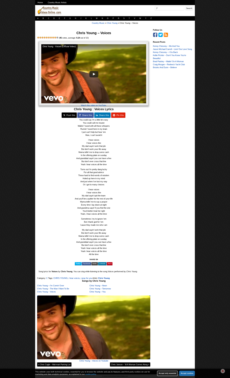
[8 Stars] (53, 37)
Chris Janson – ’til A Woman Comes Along (130, 364)
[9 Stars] (55, 37)
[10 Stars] (57, 37)
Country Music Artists (57, 2)
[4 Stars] (45, 37)
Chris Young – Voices (93, 33)
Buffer (95, 264)
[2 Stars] (40, 37)
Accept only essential (167, 373)
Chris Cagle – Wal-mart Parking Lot (54, 364)
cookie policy (90, 374)
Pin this (120, 115)
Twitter (78, 264)
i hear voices (74, 278)
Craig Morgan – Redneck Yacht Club (169, 64)
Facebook (86, 264)
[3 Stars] (42, 37)
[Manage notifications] (223, 371)
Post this (70, 115)
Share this (87, 115)
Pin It (109, 264)
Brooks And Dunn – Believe (165, 67)
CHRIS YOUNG (60, 278)
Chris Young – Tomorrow (100, 288)
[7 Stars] (51, 37)
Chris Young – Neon (98, 285)
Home (40, 2)
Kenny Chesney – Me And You (166, 46)
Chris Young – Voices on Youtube (93, 361)
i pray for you (86, 278)
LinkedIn (102, 264)
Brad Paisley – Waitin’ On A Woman (168, 61)
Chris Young (112, 23)
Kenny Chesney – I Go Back (165, 52)
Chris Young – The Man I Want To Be (53, 288)
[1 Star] (38, 37)
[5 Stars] (47, 37)
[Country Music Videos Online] (50, 15)
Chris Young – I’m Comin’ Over (50, 285)
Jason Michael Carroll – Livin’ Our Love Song (172, 49)
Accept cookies (187, 373)
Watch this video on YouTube (93, 105)
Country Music (98, 23)
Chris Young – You (97, 292)
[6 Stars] (49, 37)
